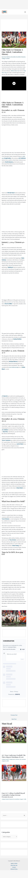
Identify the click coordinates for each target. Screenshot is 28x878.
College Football (5, 58)
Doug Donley (7, 158)
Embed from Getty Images (7, 609)
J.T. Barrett (5, 396)
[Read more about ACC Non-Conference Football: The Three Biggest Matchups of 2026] (14, 735)
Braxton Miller (8, 303)
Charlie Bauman (9, 162)
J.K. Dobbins (5, 430)
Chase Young (15, 545)
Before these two (15, 70)
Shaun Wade (19, 488)
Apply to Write (14, 863)
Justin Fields (19, 444)
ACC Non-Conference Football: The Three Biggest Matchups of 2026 (14, 756)
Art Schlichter (22, 158)
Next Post (14, 719)
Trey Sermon (12, 540)
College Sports (12, 759)
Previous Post (14, 715)
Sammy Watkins (17, 339)
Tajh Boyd (10, 267)
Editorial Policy (14, 869)
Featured (23, 57)
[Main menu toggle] (25, 12)
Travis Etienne (5, 519)
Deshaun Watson (13, 361)
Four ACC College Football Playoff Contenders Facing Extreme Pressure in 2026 (13, 795)
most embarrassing (13, 367)
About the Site (14, 865)
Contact (14, 867)
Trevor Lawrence (6, 440)
